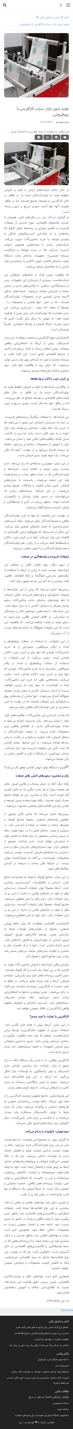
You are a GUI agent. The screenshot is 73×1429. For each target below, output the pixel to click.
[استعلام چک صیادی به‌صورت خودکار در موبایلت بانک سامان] (36, 1371)
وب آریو (23, 1422)
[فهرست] (68, 5)
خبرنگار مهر (49, 217)
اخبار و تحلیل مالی (62, 122)
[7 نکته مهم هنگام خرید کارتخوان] (36, 1359)
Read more (67, 1310)
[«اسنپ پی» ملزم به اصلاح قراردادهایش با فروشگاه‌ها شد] (36, 1333)
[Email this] (65, 137)
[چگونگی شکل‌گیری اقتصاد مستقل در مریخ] (36, 1397)
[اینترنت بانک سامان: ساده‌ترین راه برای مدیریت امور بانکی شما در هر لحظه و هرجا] (36, 1380)
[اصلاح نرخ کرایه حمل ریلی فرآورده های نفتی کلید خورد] (36, 1327)
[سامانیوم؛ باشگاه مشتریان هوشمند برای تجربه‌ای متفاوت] (36, 1415)
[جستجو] (4, 5)
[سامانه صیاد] (36, 1409)
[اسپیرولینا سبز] (36, 1365)
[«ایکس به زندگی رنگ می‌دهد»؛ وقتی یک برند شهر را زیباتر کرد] (36, 1345)
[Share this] (56, 137)
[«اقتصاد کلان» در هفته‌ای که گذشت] (36, 1339)
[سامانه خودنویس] (36, 1403)
